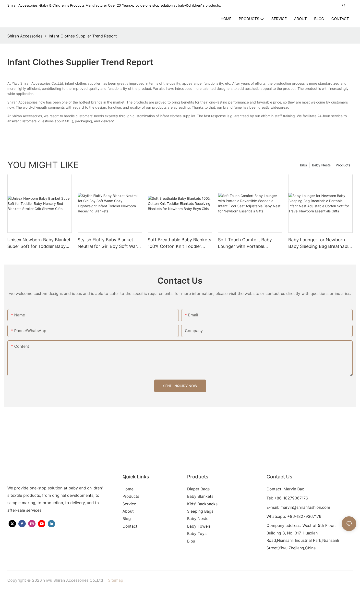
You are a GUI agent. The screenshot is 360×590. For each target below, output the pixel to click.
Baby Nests (321, 165)
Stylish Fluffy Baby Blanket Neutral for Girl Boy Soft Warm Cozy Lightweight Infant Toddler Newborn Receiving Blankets (109, 243)
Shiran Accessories (24, 36)
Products (343, 165)
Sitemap (115, 580)
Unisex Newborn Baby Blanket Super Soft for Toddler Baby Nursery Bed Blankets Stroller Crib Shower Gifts (39, 243)
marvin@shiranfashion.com (305, 507)
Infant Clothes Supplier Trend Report (83, 36)
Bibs (303, 165)
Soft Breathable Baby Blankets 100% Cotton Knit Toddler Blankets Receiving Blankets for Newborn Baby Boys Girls (179, 243)
